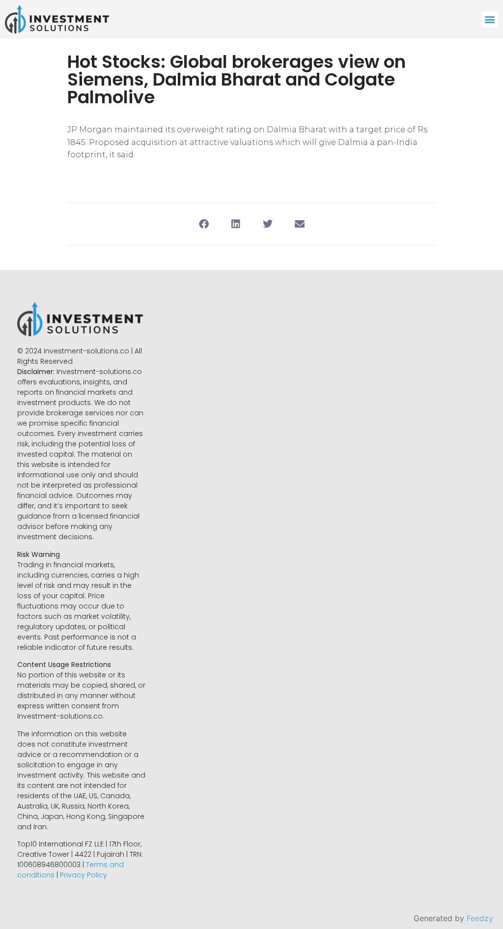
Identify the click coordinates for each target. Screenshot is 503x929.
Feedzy (480, 918)
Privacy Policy (83, 875)
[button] (490, 19)
